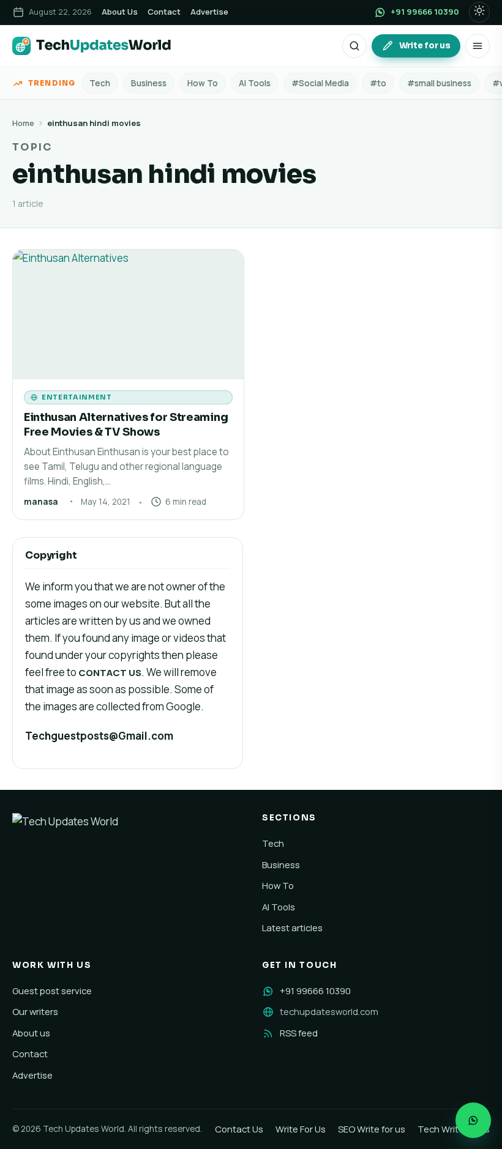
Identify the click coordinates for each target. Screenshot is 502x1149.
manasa (41, 501)
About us (31, 1033)
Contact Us (239, 1129)
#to (378, 83)
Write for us (425, 45)
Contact (164, 11)
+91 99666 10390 (315, 990)
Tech (99, 83)
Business (149, 83)
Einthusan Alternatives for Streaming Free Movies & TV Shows (126, 424)
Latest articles (292, 927)
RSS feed (299, 1033)
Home (23, 122)
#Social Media (320, 83)
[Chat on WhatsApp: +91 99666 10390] (473, 1120)
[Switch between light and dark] (479, 12)
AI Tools (255, 83)
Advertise (209, 11)
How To (202, 83)
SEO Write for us (371, 1129)
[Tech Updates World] (91, 46)
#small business (439, 83)
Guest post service (52, 990)
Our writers (35, 1011)
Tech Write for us (454, 1129)
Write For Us (300, 1129)
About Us (120, 11)
